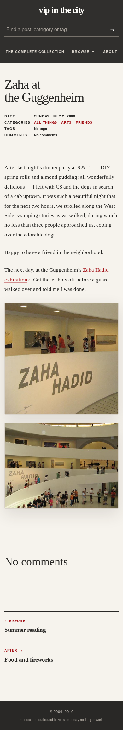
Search (112, 29)
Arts (66, 122)
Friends (84, 122)
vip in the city (61, 10)
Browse (80, 51)
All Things (45, 122)
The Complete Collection (35, 51)
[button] (61, 359)
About (110, 51)
